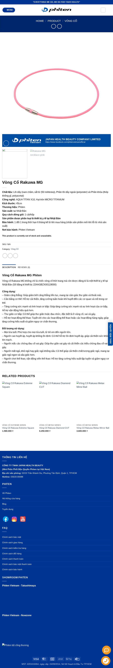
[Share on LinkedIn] (15, 255)
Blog (4, 504)
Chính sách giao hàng (12, 542)
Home (40, 20)
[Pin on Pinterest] (10, 255)
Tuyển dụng (7, 509)
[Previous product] (59, 26)
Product (54, 20)
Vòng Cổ (71, 20)
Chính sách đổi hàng (11, 553)
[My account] (103, 10)
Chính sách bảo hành (12, 569)
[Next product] (53, 26)
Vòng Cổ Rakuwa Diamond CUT (54, 428)
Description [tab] (9, 267)
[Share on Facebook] (5, 255)
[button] (9, 10)
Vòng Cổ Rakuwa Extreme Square (18, 428)
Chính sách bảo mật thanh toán (17, 564)
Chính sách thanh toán (12, 559)
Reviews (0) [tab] (24, 267)
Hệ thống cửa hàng (11, 498)
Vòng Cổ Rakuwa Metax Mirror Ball (93, 428)
